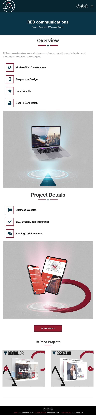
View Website (48, 328)
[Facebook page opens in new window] (44, 409)
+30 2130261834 (53, 412)
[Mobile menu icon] (92, 6)
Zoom (23, 368)
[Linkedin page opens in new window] (51, 409)
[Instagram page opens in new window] (48, 409)
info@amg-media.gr (26, 412)
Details (30, 368)
